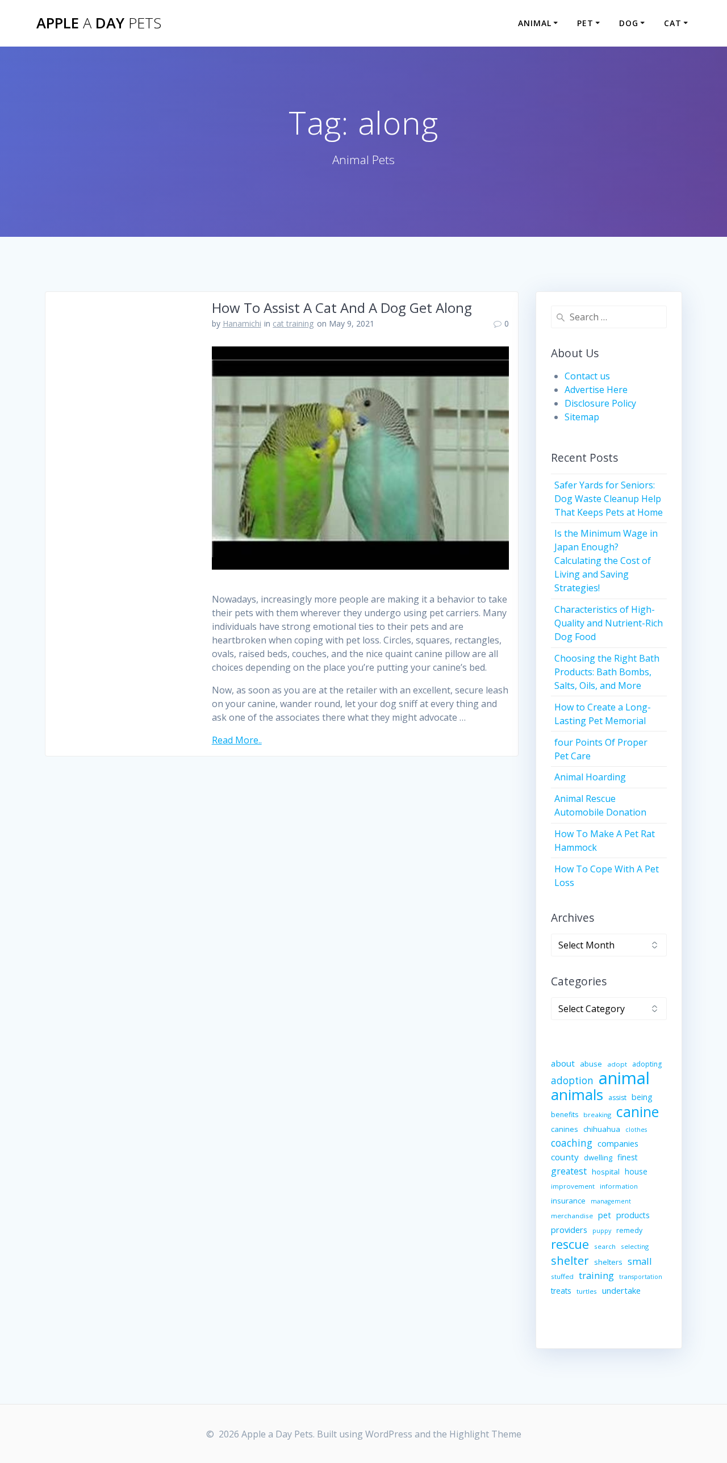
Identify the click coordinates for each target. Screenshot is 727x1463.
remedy (629, 1230)
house (636, 1171)
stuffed (562, 1276)
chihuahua (601, 1129)
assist (617, 1097)
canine (637, 1111)
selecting (635, 1246)
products (633, 1215)
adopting (647, 1064)
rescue (570, 1244)
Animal (534, 23)
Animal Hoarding (590, 777)
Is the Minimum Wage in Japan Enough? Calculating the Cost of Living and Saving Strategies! (606, 560)
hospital (606, 1172)
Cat (673, 23)
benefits (564, 1114)
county (565, 1157)
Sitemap (582, 417)
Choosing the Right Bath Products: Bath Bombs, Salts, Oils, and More (606, 672)
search (605, 1246)
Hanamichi (242, 323)
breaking (597, 1114)
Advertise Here (596, 389)
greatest (569, 1171)
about (563, 1063)
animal (624, 1078)
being (642, 1097)
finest (627, 1157)
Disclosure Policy (600, 403)
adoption (572, 1080)
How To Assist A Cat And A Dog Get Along (342, 307)
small (640, 1261)
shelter (570, 1260)
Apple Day (98, 23)
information (619, 1186)
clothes (636, 1130)
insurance (568, 1201)
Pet (585, 23)
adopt (617, 1064)
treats (561, 1290)
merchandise (572, 1215)
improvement (573, 1186)
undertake (621, 1290)
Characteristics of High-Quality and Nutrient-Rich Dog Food (608, 623)
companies (618, 1143)
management (611, 1201)
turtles (586, 1291)
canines (564, 1129)
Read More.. (237, 740)
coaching (571, 1143)
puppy (601, 1231)
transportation (640, 1277)
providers (569, 1229)
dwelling (598, 1157)
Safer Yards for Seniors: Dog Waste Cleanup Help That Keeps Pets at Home (608, 499)
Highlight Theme (485, 1434)
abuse (591, 1064)
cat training (293, 323)
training (596, 1275)
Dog (628, 23)
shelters (608, 1262)
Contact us (587, 376)
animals (577, 1094)
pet (604, 1214)
